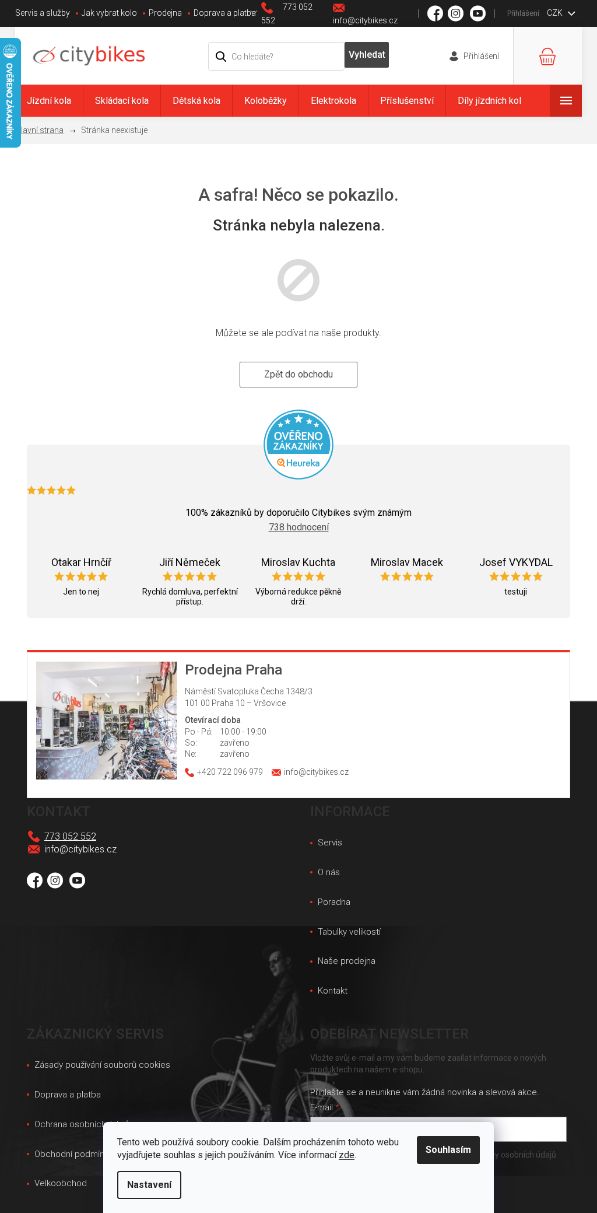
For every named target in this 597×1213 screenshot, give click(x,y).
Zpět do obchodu (298, 374)
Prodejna (165, 13)
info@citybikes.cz (80, 849)
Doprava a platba (225, 13)
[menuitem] (49, 101)
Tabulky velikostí (349, 932)
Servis (330, 842)
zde (346, 1154)
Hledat (367, 55)
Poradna (334, 902)
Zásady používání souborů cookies (102, 1065)
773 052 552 (70, 836)
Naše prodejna (346, 961)
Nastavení (149, 1184)
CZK (555, 13)
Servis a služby (42, 13)
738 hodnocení (299, 527)
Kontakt (332, 990)
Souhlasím (448, 1149)
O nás (329, 872)
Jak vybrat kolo (109, 13)
